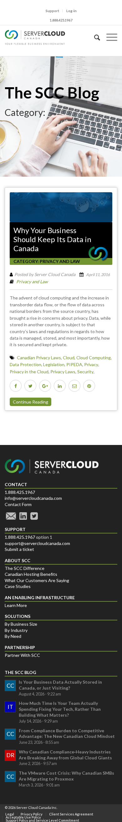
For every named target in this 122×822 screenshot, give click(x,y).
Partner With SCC (22, 655)
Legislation (53, 364)
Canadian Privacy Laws (39, 357)
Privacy (91, 364)
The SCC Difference (24, 568)
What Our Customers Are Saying (37, 580)
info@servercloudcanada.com (33, 498)
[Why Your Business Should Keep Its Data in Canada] (61, 207)
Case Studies (18, 586)
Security (85, 371)
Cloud (68, 357)
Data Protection (25, 364)
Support (52, 11)
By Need (13, 636)
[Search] (94, 37)
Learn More (16, 605)
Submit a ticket (19, 549)
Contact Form (18, 504)
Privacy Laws (62, 371)
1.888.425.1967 (20, 492)
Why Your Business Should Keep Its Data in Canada (52, 239)
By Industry (16, 630)
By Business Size (21, 624)
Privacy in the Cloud (29, 371)
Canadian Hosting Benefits (31, 574)
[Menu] (108, 37)
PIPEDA (74, 364)
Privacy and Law (60, 261)
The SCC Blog (52, 92)
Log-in (71, 11)
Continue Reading (30, 401)
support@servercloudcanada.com (37, 543)
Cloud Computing (93, 357)
